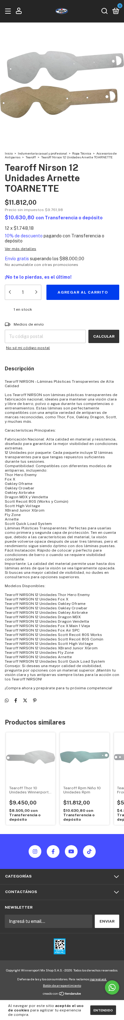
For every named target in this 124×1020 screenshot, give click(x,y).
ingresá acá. (98, 979)
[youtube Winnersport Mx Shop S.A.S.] (71, 851)
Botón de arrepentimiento (62, 985)
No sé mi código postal (28, 348)
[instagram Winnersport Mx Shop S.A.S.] (35, 851)
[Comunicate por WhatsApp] (112, 987)
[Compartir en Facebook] (15, 700)
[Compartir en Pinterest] (35, 700)
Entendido (103, 1010)
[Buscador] (104, 11)
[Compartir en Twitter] (25, 700)
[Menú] (9, 11)
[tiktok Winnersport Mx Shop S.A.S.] (89, 851)
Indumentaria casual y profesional (42, 153)
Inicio (9, 153)
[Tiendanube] (62, 994)
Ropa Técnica (82, 153)
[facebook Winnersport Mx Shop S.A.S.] (53, 851)
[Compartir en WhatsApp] (7, 700)
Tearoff (30, 157)
